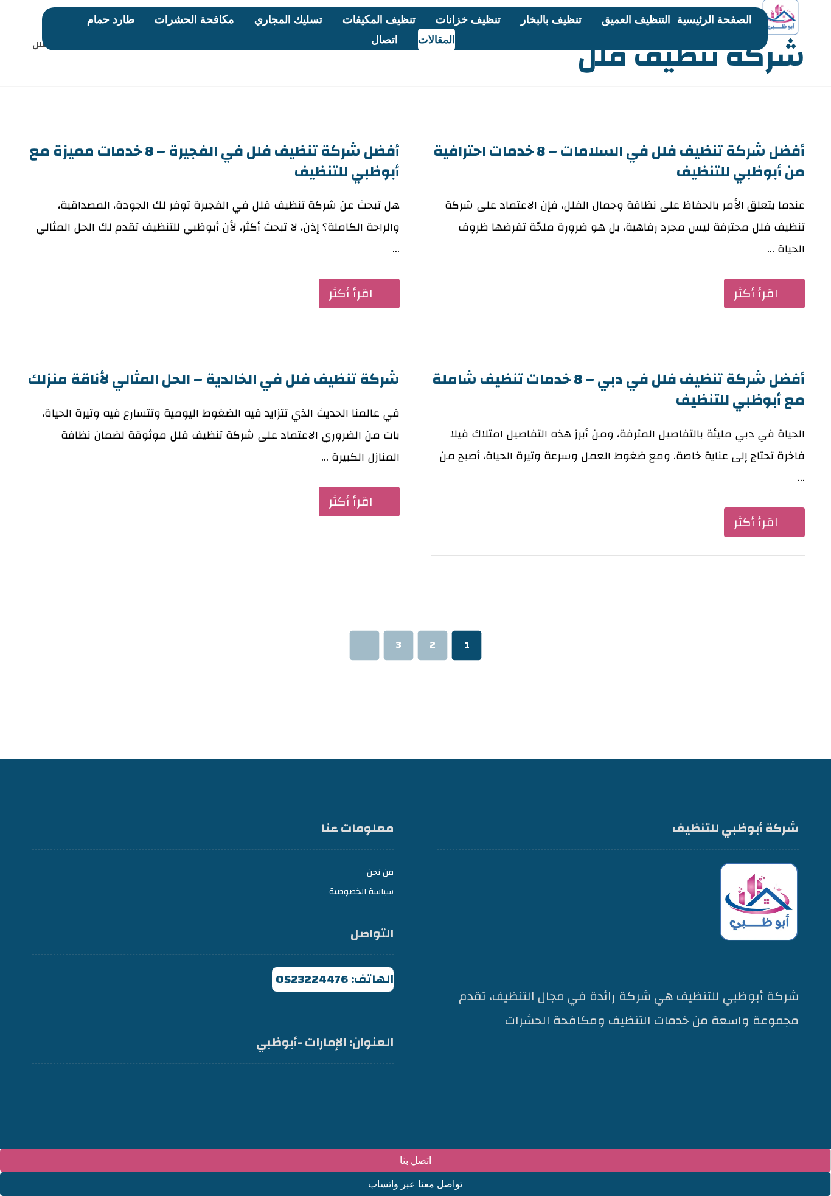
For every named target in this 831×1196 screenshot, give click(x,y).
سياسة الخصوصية (361, 892)
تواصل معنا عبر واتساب (415, 1184)
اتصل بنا (415, 1160)
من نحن (380, 872)
